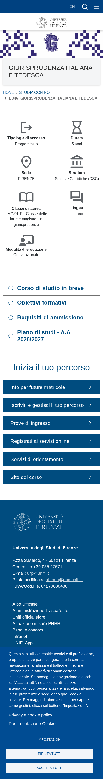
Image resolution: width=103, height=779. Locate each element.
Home (8, 93)
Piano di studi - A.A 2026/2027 (43, 335)
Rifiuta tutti (49, 754)
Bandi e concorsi (28, 629)
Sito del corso (26, 477)
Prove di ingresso (31, 423)
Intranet (19, 636)
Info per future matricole (38, 387)
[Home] (51, 22)
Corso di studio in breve (50, 288)
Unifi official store (28, 617)
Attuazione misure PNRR (36, 623)
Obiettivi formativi (41, 302)
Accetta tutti (50, 768)
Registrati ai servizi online (40, 441)
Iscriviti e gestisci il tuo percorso (47, 405)
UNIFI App (22, 642)
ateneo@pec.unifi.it (64, 579)
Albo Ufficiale (25, 604)
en (72, 7)
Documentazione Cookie (32, 723)
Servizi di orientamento (37, 459)
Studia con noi (35, 93)
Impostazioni (50, 739)
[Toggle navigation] (96, 6)
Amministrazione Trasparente (40, 610)
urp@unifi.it (38, 573)
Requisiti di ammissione (50, 317)
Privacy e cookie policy (30, 715)
